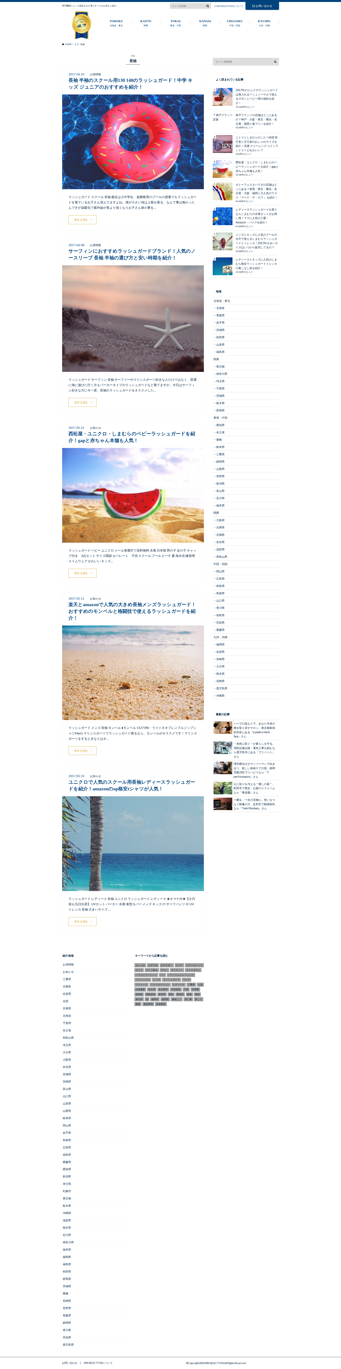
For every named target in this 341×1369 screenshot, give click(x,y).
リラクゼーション (160, 984)
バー (162, 974)
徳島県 (220, 615)
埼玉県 (220, 381)
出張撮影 (140, 989)
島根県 (220, 593)
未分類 (67, 1183)
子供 (186, 989)
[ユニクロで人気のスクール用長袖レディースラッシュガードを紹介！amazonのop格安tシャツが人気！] (133, 888)
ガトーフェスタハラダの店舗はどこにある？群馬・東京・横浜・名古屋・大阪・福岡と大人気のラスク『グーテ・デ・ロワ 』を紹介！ (257, 191)
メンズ (156, 979)
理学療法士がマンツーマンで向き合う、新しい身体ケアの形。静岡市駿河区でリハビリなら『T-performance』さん (254, 770)
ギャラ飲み (152, 969)
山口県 (220, 600)
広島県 (220, 578)
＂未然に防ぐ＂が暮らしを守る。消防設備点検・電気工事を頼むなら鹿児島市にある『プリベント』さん (254, 750)
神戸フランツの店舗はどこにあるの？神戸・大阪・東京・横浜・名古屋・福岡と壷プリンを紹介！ (256, 119)
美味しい (176, 999)
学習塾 (195, 989)
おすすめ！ (167, 965)
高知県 (220, 622)
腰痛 (138, 1003)
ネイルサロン (193, 969)
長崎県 (220, 659)
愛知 (171, 994)
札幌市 (67, 1191)
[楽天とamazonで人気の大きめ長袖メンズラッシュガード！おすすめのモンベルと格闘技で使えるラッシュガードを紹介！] (133, 717)
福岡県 (220, 644)
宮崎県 (220, 681)
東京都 (220, 366)
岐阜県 (220, 447)
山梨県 (220, 469)
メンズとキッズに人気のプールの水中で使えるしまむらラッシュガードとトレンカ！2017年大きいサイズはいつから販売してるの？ (257, 241)
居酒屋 (139, 994)
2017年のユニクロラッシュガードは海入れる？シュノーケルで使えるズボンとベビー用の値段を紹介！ (257, 96)
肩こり (198, 999)
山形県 (220, 344)
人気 (200, 984)
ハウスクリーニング (146, 974)
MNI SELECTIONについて (229, 6)
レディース (179, 984)
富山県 (220, 490)
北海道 (220, 308)
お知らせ (68, 971)
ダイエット (177, 969)
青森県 (220, 315)
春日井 (139, 999)
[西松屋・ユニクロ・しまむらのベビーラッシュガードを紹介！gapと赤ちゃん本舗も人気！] (133, 540)
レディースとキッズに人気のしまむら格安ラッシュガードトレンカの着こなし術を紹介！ (256, 264)
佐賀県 (220, 651)
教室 (189, 994)
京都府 (220, 534)
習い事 (188, 999)
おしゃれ (140, 965)
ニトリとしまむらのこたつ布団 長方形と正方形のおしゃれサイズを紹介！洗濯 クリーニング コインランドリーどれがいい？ (257, 144)
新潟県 (220, 483)
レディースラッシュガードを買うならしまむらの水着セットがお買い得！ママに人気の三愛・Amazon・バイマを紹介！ (256, 216)
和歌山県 (221, 556)
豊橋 (219, 439)
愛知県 (220, 425)
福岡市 (154, 999)
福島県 (220, 351)
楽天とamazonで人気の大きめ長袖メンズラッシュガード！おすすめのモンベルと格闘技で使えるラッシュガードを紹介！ (132, 611)
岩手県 (220, 322)
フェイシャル (143, 979)
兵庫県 (220, 527)
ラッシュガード (171, 979)
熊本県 (220, 673)
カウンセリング (194, 965)
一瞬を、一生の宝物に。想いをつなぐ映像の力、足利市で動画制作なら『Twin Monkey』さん (254, 804)
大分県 (220, 666)
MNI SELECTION (214, 1363)
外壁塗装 (176, 989)
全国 (65, 1001)
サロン (164, 969)
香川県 (220, 607)
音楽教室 (161, 1003)
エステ (179, 965)
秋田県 (220, 337)
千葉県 (220, 388)
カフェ (139, 969)
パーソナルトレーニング (181, 974)
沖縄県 (220, 695)
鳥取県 (220, 586)
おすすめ (153, 965)
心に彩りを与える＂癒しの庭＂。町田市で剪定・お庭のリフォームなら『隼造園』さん (254, 788)
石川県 (220, 498)
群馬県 (220, 410)
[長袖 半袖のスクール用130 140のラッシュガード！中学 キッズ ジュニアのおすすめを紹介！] (133, 187)
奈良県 (220, 542)
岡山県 (220, 571)
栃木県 (220, 403)
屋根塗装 (150, 994)
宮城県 (220, 330)
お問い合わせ (264, 6)
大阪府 (220, 520)
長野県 (220, 476)
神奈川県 (221, 373)
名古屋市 (163, 989)
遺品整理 (148, 1003)
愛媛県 (220, 629)
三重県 (220, 454)
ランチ (186, 979)
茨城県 (220, 395)
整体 (197, 994)
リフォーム (141, 984)
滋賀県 (220, 549)
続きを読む (81, 219)
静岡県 (220, 461)
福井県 (220, 505)
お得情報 (68, 964)
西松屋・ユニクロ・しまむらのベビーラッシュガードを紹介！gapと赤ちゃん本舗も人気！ (257, 166)
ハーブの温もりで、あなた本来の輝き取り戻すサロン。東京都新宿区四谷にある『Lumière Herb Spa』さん (254, 730)
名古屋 (220, 432)
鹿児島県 (221, 688)
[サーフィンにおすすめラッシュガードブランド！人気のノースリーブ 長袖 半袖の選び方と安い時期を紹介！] (133, 369)
